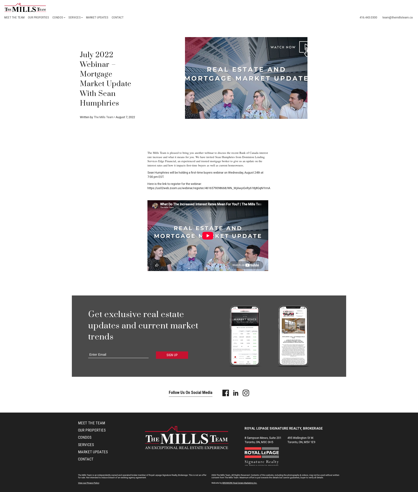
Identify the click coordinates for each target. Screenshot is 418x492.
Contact (118, 17)
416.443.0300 (368, 17)
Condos (85, 437)
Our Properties (38, 17)
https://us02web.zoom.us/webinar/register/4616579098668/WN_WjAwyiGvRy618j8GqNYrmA (208, 188)
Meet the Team (14, 17)
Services (86, 444)
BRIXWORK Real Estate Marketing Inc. (239, 483)
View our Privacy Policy (88, 483)
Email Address (95, 349)
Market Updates (97, 17)
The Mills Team (103, 117)
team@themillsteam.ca (397, 17)
